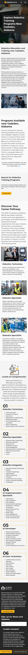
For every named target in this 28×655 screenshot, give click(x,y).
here (19, 166)
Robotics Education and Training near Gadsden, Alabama (13, 50)
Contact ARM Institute (7, 611)
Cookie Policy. (19, 646)
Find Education (6, 193)
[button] (21, 2)
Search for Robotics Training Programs (11, 178)
